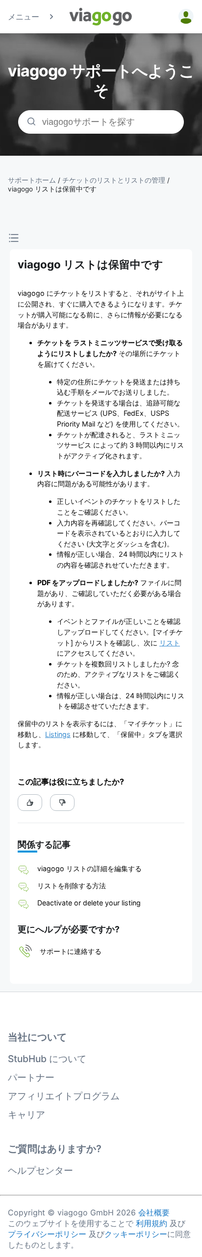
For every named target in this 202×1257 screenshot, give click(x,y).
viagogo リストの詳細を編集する (89, 868)
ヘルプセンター (40, 1170)
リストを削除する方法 (71, 885)
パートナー (31, 1077)
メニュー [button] (23, 17)
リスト (169, 643)
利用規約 (151, 1223)
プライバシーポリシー (47, 1234)
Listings (58, 734)
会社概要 (154, 1212)
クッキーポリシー (135, 1234)
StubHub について (47, 1059)
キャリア (26, 1114)
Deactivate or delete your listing (89, 903)
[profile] (184, 16)
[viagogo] (101, 16)
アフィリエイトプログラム (64, 1096)
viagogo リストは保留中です (52, 189)
